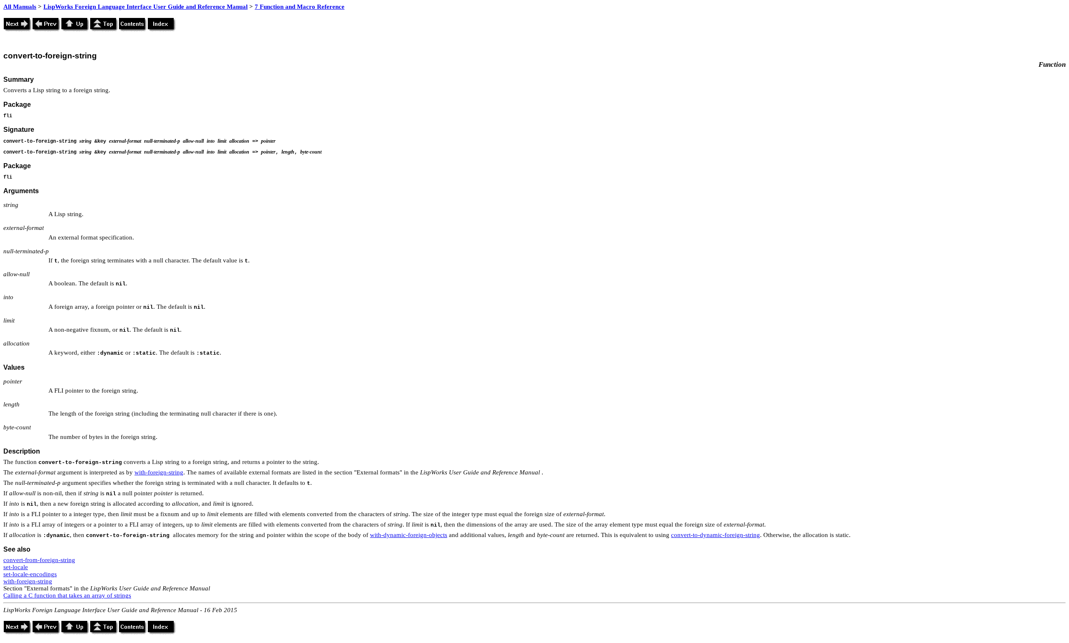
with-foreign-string (158, 472)
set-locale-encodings (30, 574)
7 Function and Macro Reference (300, 6)
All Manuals (19, 6)
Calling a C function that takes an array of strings (67, 595)
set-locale (15, 567)
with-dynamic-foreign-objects (408, 535)
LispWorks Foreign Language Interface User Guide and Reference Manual (145, 6)
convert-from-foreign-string (39, 560)
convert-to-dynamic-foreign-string (715, 535)
